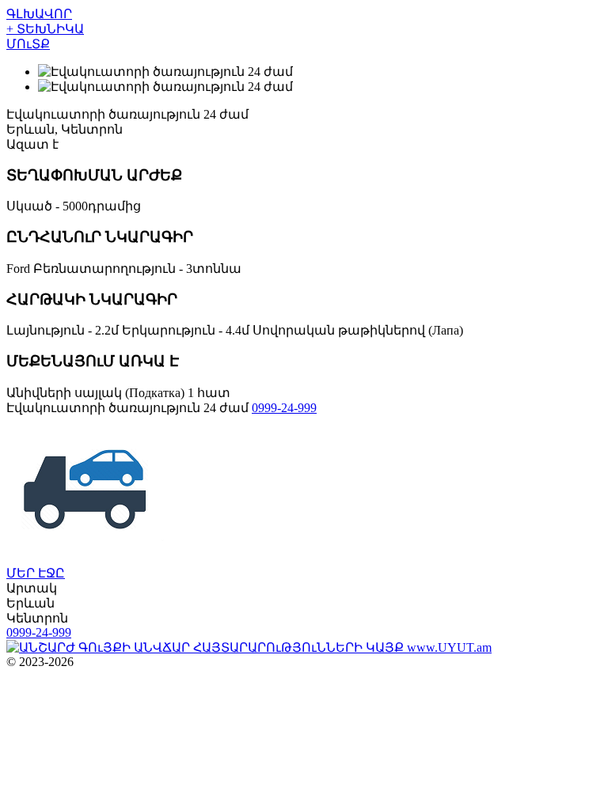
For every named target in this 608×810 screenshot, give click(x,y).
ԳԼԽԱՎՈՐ (39, 14)
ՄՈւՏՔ (28, 44)
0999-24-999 (284, 407)
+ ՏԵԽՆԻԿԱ (45, 29)
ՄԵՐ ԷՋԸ (35, 573)
